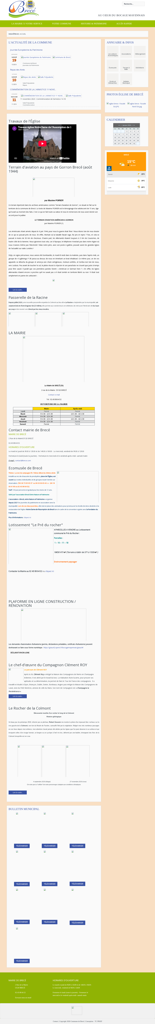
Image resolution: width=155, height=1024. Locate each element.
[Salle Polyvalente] (45, 77)
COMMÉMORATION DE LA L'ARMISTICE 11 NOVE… (33, 89)
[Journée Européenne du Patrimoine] (35, 57)
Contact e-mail (54, 395)
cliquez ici (27, 517)
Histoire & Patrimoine (94, 23)
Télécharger (22, 846)
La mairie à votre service (27, 23)
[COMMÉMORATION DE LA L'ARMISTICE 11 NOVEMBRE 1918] (42, 95)
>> (134, 125)
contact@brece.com (23, 460)
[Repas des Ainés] (28, 77)
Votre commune (61, 23)
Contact (55, 1021)
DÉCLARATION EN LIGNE (20, 653)
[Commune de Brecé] (61, 57)
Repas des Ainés (17, 69)
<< (119, 125)
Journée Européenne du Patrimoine (26, 50)
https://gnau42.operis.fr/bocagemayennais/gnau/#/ (63, 647)
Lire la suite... (18, 290)
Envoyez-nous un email (23, 998)
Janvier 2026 (126, 125)
